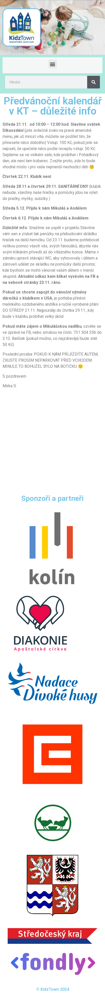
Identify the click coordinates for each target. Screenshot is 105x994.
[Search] (93, 82)
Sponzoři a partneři (52, 498)
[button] (52, 64)
